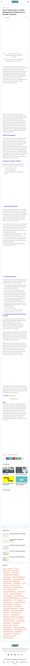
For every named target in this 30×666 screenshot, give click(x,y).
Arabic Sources (10, 568)
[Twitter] (10, 458)
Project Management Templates (9, 619)
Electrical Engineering (7, 587)
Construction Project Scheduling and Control (11, 581)
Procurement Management (16, 612)
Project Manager (20, 619)
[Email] (20, 458)
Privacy (15, 663)
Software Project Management (19, 627)
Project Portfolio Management (8, 621)
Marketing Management (7, 604)
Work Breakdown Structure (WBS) (9, 635)
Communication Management (18, 579)
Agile (4, 568)
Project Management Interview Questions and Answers (13, 616)
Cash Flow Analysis (6, 577)
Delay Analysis (6, 585)
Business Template (14, 572)
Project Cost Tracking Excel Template (17, 551)
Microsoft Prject (17, 604)
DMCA (17, 662)
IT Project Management (7, 595)
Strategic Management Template (20, 629)
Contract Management (7, 583)
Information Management (18, 595)
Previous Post (4, 526)
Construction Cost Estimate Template (17, 556)
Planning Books (6, 612)
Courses (23, 583)
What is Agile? (5, 474)
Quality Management (7, 623)
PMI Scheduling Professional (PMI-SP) (10, 608)
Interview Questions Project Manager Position (11, 598)
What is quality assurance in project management (21, 484)
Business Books (6, 572)
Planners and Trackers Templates (17, 610)
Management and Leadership (20, 602)
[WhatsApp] (16, 458)
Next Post (26, 526)
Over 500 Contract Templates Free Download (16, 540)
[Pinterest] (13, 458)
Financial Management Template (9, 591)
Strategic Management (7, 629)
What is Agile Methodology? (21, 474)
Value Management (16, 633)
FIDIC (4, 589)
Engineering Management (18, 587)
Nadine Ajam (12, 395)
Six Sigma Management (7, 627)
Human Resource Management (15, 593)
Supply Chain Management (8, 631)
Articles (7, 7)
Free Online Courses (21, 591)
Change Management (7, 579)
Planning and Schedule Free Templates (17, 533)
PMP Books (22, 608)
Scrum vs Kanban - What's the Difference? (8, 484)
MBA (14, 600)
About (8, 662)
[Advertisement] (15, 36)
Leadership (24, 598)
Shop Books (15, 625)
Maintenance (19, 600)
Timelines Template (7, 633)
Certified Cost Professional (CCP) (19, 577)
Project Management (15, 614)
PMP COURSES (6, 610)
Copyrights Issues (23, 662)
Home (4, 7)
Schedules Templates (7, 625)
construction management (12, 454)
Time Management (18, 631)
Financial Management (11, 589)
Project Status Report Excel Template (17, 545)
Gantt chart (5, 593)
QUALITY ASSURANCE (21, 621)
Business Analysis (16, 570)
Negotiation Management (8, 606)
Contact (12, 662)
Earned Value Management (16, 585)
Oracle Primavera (18, 606)
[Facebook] (7, 458)
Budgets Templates (6, 570)
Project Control (6, 614)
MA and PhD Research (7, 600)
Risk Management (16, 623)
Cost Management (17, 583)
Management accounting (7, 602)
